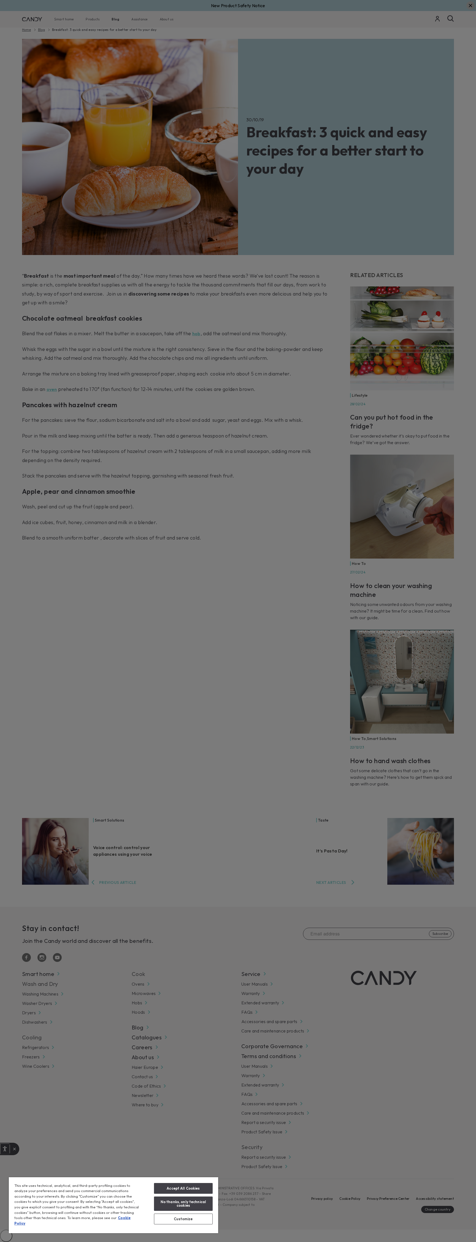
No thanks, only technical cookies (183, 1204)
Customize (183, 1219)
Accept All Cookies (183, 1188)
